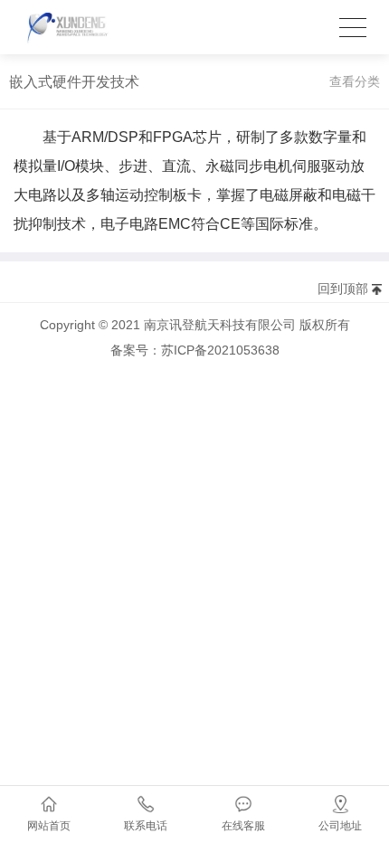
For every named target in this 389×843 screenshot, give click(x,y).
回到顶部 (343, 288)
